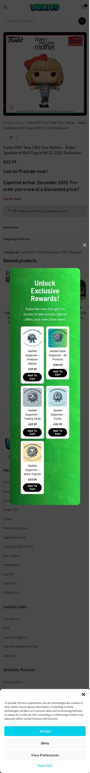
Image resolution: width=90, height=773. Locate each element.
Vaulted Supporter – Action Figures (32, 470)
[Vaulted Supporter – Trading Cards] (32, 397)
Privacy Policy (45, 765)
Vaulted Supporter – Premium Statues (32, 357)
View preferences (45, 755)
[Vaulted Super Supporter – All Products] (57, 338)
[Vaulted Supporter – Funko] (57, 397)
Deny (45, 743)
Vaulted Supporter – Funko (58, 414)
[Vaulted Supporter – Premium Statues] (32, 338)
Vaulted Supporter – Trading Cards (32, 414)
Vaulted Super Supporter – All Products (57, 355)
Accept (45, 731)
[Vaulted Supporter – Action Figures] (32, 452)
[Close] (84, 245)
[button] (32, 377)
